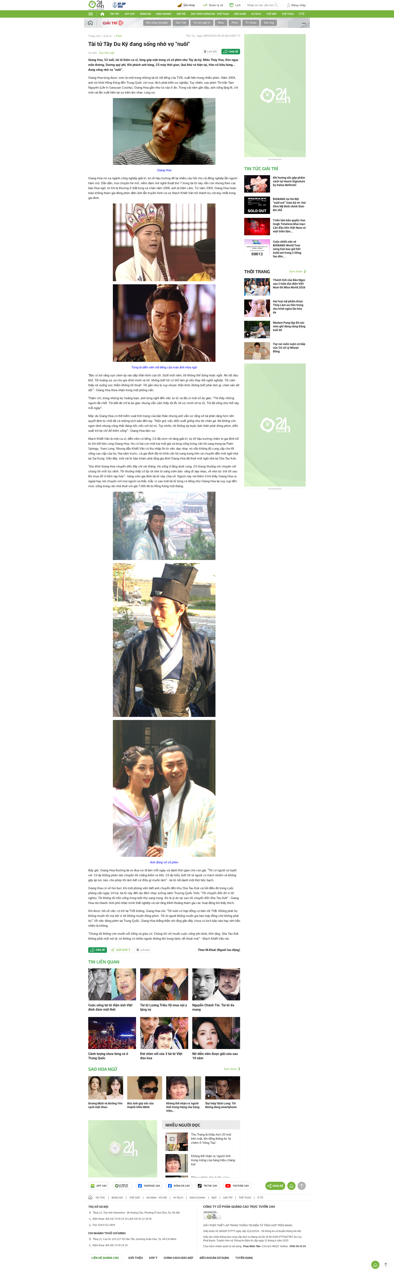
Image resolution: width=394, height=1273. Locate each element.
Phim (235, 22)
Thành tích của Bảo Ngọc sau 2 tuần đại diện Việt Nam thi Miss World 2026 (289, 283)
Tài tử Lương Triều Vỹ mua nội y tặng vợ (163, 1007)
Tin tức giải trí (202, 22)
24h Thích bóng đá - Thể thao (210, 14)
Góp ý (153, 1257)
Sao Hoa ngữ (107, 52)
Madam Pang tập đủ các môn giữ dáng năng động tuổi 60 (289, 326)
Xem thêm (230, 1069)
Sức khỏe (240, 14)
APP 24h (101, 1185)
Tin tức (114, 14)
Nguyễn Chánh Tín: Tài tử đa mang (213, 1007)
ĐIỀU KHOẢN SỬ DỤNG (214, 1257)
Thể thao (288, 14)
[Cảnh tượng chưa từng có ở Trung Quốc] (112, 1032)
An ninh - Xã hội (156, 1197)
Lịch (238, 5)
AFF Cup (130, 14)
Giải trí (181, 14)
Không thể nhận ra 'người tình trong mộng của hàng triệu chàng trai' (213, 1160)
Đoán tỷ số (216, 5)
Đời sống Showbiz (157, 22)
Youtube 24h (241, 1185)
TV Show (250, 22)
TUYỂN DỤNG (244, 1257)
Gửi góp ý (123, 950)
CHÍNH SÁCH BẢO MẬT (179, 1257)
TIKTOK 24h (210, 1185)
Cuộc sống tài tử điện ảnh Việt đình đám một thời (110, 1007)
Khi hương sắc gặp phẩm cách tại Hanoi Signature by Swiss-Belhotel (289, 181)
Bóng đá (145, 14)
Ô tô (301, 14)
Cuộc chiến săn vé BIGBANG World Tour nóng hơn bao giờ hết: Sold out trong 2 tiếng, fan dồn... (287, 249)
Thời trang (257, 271)
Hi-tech (256, 14)
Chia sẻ (233, 51)
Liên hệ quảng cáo (105, 1257)
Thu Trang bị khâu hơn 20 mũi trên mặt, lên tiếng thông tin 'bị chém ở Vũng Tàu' (211, 1138)
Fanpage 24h (152, 1185)
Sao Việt (181, 22)
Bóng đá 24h (182, 1185)
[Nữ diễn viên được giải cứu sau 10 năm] (216, 1032)
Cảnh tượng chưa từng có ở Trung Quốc (108, 1056)
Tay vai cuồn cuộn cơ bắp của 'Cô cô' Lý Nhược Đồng (289, 347)
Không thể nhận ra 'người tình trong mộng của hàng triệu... (182, 1107)
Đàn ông (269, 22)
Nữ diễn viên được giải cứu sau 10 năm (215, 1056)
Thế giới (271, 14)
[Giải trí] (113, 22)
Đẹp (214, 1197)
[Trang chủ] (94, 23)
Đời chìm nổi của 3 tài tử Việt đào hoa (161, 1056)
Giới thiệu (135, 1257)
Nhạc (221, 22)
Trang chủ (94, 36)
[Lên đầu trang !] (386, 1265)
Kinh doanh (163, 14)
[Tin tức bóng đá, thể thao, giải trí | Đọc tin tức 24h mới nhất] (96, 5)
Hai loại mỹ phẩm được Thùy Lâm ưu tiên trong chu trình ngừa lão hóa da (288, 307)
